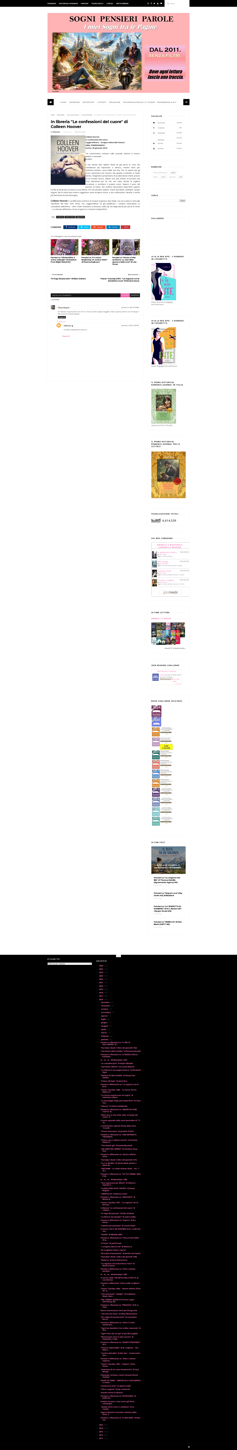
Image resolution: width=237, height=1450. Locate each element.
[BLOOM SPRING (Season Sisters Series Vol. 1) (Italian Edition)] (168, 629)
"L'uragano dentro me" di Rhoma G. (116, 1246)
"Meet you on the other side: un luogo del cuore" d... (119, 1116)
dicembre (105, 1002)
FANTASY (84, 3)
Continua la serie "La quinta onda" (116, 1386)
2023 (101, 976)
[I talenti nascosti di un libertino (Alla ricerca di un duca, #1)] (182, 630)
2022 (101, 979)
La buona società (164, 571)
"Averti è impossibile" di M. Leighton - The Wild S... (119, 1349)
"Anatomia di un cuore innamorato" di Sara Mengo (120, 1370)
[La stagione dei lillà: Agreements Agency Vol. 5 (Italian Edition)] (168, 644)
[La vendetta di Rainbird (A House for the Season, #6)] (177, 643)
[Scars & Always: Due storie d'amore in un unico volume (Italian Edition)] (153, 636)
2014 (101, 1428)
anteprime (60, 115)
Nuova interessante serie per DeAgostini (119, 1310)
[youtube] (157, 3)
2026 (101, 966)
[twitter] (154, 3)
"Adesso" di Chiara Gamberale (114, 1106)
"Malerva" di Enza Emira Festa (114, 1260)
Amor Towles (162, 554)
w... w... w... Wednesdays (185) (114, 1274)
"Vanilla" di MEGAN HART (112, 1234)
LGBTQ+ (110, 3)
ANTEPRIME (74, 102)
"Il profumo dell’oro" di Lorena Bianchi (117, 1067)
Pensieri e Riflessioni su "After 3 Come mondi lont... (118, 1323)
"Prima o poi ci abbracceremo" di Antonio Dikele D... (119, 1141)
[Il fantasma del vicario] (163, 644)
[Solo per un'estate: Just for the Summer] (173, 637)
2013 (101, 1431)
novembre (106, 1006)
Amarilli (162, 675)
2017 (101, 996)
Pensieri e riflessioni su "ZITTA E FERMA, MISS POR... (121, 1175)
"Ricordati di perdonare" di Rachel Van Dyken (121, 1253)
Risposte (62, 321)
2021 (101, 982)
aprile (104, 1029)
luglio (104, 1019)
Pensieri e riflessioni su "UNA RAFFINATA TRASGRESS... (119, 1135)
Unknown (67, 326)
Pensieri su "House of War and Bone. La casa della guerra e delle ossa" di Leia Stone (124, 260)
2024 (101, 972)
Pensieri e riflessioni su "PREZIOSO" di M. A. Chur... (120, 1306)
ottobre (105, 1009)
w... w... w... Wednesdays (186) (114, 1179)
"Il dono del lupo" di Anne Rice (114, 1081)
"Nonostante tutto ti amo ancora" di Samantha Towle (117, 1338)
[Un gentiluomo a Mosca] (154, 558)
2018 (101, 992)
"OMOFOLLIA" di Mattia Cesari (114, 1194)
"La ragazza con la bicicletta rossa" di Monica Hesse (118, 1264)
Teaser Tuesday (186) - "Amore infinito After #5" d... (121, 1289)
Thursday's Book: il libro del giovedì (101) (119, 1160)
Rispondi (62, 317)
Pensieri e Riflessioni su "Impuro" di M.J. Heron (118, 1221)
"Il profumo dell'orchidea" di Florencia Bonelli (121, 1051)
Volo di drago (162, 561)
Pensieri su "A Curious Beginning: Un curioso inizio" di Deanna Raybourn (94, 259)
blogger (125, 295)
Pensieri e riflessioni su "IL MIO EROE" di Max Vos (120, 1419)
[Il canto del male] (182, 636)
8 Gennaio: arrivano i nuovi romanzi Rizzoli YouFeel (119, 1376)
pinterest (170, 139)
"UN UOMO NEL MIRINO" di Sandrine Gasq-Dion (119, 1150)
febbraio (105, 1036)
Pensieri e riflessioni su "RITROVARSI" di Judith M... (118, 1397)
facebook (135, 295)
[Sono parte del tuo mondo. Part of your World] (168, 636)
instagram (170, 133)
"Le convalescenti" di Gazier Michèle (117, 1063)
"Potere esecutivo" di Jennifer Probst (117, 1131)
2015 (101, 1425)
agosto (104, 1016)
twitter (170, 143)
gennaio (105, 1039)
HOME (63, 102)
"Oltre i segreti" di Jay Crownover (115, 1389)
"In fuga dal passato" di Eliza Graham (117, 1213)
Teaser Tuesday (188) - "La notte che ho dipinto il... (119, 1091)
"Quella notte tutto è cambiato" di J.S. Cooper (118, 1408)
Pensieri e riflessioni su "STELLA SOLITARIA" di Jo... (120, 1239)
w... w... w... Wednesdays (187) (114, 1060)
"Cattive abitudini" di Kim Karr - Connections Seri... (120, 1354)
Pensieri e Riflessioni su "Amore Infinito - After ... (119, 1155)
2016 (101, 999)
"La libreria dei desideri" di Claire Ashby (118, 1217)
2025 (101, 969)
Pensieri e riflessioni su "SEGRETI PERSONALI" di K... (121, 1343)
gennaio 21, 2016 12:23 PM (130, 325)
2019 (101, 989)
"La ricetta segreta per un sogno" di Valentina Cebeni (117, 1096)
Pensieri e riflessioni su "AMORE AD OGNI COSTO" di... (119, 1110)
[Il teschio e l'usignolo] (154, 586)
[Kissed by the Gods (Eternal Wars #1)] (163, 629)
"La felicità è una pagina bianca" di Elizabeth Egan (121, 1071)
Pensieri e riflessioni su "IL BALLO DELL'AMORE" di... (115, 1043)
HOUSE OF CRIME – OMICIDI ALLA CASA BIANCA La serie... (121, 1381)
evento (155, 177)
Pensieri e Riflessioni (160, 173)
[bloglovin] (161, 3)
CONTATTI (101, 102)
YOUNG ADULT (97, 3)
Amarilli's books (161, 618)
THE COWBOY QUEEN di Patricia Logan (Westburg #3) (117, 1300)
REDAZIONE (114, 102)
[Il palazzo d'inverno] (153, 644)
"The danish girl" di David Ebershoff (116, 1145)
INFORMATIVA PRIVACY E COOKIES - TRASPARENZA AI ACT (149, 102)
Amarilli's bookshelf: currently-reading (170, 546)
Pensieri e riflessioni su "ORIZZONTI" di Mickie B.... (118, 1198)
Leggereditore (86, 115)
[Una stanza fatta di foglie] (158, 629)
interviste (172, 177)
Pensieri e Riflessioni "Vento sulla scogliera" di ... (120, 1284)
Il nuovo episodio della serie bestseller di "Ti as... (120, 1121)
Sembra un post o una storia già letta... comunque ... (118, 1402)
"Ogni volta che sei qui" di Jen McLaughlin (119, 1333)
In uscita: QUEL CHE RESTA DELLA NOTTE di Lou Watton (119, 1279)
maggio (105, 1026)
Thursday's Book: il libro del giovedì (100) (119, 1257)
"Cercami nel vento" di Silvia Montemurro (119, 1314)
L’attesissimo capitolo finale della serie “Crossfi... (118, 1127)
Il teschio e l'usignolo (165, 580)
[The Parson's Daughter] (158, 636)
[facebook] (151, 3)
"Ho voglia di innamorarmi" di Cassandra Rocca (119, 1318)
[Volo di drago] (154, 567)
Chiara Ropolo (63, 308)
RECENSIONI (88, 102)
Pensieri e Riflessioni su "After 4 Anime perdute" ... (118, 1270)
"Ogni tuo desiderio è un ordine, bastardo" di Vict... (121, 1329)
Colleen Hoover (73, 115)
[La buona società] (154, 576)
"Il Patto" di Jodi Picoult (111, 1243)
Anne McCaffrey (163, 564)
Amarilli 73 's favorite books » (175, 648)
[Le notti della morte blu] (158, 644)
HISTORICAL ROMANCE (68, 3)
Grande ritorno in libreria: (112, 1392)
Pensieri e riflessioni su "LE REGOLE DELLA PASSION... (119, 1055)
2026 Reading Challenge (166, 671)
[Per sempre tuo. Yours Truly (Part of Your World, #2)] (177, 636)
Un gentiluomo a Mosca (167, 552)
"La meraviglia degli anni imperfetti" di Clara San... (121, 1101)
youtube (170, 148)
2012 (101, 1435)
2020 (101, 986)
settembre (106, 1012)
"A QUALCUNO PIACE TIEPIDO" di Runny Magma (118, 1189)
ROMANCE (52, 3)
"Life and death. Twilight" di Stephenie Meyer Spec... (118, 1295)
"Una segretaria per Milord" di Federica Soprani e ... (118, 1184)
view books (178, 684)
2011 (101, 1438)
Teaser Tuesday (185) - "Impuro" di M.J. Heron (118, 1365)
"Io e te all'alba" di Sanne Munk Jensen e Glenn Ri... (119, 1164)
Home (53, 115)
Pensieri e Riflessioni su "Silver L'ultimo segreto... (118, 1359)
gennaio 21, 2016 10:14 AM (130, 307)
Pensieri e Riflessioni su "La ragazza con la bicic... (120, 1085)
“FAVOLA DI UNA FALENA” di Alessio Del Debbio (118, 1076)
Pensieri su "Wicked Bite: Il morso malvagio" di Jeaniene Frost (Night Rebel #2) (63, 259)
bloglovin (170, 123)
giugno (104, 1022)
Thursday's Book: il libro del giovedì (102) (119, 1048)
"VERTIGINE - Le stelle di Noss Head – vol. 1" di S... (120, 1169)
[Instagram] (148, 3)
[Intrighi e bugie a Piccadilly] (173, 644)
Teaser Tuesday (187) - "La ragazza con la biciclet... (119, 1203)
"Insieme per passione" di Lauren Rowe (118, 1225)
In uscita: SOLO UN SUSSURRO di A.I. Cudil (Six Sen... (120, 1230)
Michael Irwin (163, 582)
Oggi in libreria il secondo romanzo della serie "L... (119, 1413)
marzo (104, 1032)
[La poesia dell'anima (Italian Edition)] (153, 629)
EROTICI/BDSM (122, 3)
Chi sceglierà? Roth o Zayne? (113, 1250)
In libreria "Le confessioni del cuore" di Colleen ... (118, 1209)
